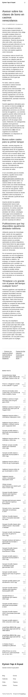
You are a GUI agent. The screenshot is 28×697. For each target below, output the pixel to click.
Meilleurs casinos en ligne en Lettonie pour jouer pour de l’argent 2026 (11, 408)
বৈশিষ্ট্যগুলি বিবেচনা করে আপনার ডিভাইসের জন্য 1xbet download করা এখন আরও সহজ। (10, 652)
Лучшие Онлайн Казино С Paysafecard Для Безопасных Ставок (10, 549)
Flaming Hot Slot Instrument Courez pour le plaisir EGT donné (20, 355)
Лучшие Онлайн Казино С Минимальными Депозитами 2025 (10, 565)
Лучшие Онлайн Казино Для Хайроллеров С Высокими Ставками (11, 525)
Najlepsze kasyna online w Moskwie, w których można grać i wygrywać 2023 (10, 424)
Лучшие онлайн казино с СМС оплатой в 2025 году (10, 621)
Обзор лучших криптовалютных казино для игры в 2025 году (11, 486)
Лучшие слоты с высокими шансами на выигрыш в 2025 (10, 509)
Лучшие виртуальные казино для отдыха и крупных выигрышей (11, 502)
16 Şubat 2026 (24, 510)
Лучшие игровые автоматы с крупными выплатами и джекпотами (11, 541)
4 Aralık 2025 (24, 557)
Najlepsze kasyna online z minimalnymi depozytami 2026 (8, 478)
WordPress (23, 693)
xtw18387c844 (11, 24)
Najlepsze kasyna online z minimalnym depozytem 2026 (11, 416)
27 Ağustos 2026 (24, 629)
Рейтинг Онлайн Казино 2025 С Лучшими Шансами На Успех (10, 517)
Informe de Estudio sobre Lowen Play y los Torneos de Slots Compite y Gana (11, 392)
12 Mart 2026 (24, 478)
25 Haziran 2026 (24, 384)
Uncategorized (19, 24)
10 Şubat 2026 (24, 526)
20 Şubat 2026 (24, 502)
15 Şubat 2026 (24, 518)
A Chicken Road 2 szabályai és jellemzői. (9, 644)
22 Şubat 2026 (24, 494)
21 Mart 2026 (24, 416)
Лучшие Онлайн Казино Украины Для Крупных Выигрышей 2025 (10, 494)
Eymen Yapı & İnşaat (8, 2)
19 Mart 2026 (24, 432)
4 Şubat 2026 (24, 534)
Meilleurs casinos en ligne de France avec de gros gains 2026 (10, 400)
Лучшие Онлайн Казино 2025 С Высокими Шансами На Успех (11, 613)
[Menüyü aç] (25, 3)
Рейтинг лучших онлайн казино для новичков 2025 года (10, 446)
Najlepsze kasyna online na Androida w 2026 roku (10, 439)
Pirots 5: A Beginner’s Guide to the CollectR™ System (11, 384)
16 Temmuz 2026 (24, 377)
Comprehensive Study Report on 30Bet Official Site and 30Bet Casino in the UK (11, 376)
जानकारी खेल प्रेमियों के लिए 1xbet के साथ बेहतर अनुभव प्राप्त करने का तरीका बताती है (11, 629)
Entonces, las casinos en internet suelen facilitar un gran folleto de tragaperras (7, 355)
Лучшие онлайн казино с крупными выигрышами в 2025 (10, 605)
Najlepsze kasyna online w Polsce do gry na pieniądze (10, 462)
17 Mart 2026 (24, 462)
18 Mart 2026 (24, 446)
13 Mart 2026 (24, 470)
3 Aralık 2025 (24, 565)
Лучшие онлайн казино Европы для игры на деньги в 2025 (11, 573)
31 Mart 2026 (24, 400)
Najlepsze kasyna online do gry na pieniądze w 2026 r (10, 470)
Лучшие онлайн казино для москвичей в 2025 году (11, 581)
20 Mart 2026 (24, 424)
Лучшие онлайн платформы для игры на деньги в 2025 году (11, 533)
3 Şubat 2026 (24, 542)
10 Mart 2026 (24, 486)
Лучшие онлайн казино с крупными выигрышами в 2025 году (10, 432)
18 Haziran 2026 (24, 392)
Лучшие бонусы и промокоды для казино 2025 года (9, 597)
